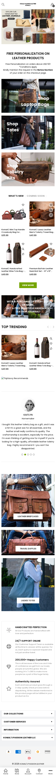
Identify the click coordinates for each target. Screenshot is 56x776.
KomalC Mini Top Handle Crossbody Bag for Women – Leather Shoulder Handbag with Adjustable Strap (13, 231)
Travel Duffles (28, 548)
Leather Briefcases (28, 516)
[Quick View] (23, 210)
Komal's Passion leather (32, 764)
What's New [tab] (16, 196)
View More (28, 285)
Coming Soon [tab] (36, 196)
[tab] (28, 714)
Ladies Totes (28, 600)
